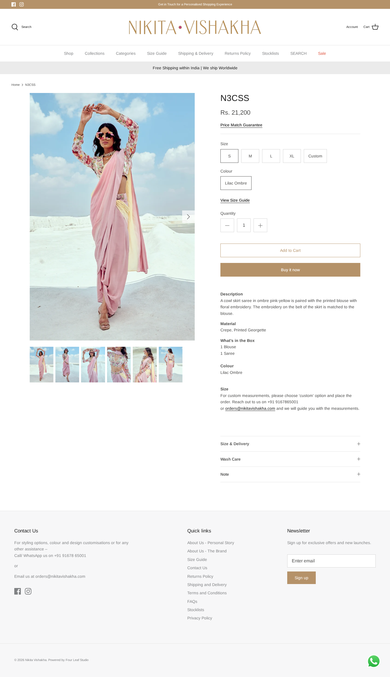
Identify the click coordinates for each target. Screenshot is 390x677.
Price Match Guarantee (241, 125)
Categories (126, 53)
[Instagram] (21, 4)
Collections (94, 53)
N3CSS (30, 84)
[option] (112, 217)
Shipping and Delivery (207, 584)
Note (224, 474)
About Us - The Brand (207, 551)
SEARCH (298, 53)
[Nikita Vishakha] (195, 27)
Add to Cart (290, 250)
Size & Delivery (234, 443)
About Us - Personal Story (210, 542)
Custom (315, 156)
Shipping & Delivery (195, 53)
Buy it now (290, 269)
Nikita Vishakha (36, 660)
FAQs (192, 601)
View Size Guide (235, 200)
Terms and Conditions (207, 593)
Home (15, 84)
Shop (68, 53)
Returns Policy (238, 53)
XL (292, 156)
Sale (322, 53)
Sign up (301, 577)
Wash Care (230, 459)
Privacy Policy (199, 618)
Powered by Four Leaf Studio (68, 660)
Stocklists (270, 53)
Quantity (228, 213)
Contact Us (197, 567)
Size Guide (157, 53)
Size (224, 143)
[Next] (188, 216)
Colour (226, 171)
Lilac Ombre (236, 183)
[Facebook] (13, 4)
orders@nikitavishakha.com (250, 408)
